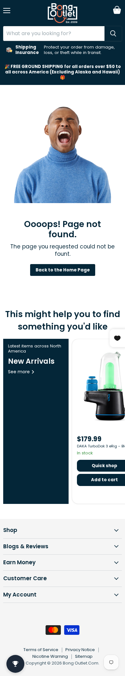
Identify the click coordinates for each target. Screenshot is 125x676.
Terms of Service (40, 650)
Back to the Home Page (63, 270)
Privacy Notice (80, 650)
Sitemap (84, 656)
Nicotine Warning (50, 656)
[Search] (113, 33)
